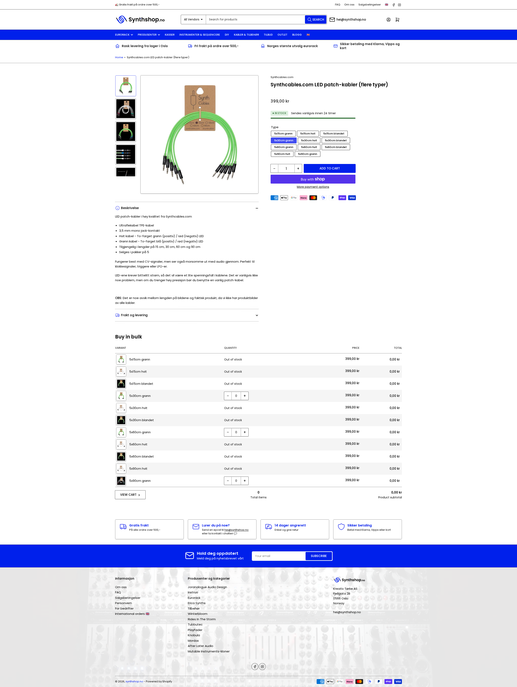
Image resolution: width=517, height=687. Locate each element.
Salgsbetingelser (369, 4)
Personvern (123, 603)
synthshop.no (134, 681)
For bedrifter (124, 608)
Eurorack (122, 35)
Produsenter (147, 35)
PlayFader (195, 630)
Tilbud (268, 35)
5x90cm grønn (307, 154)
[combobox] (266, 19)
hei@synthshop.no (351, 19)
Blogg (297, 35)
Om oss (349, 4)
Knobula (194, 635)
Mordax (193, 640)
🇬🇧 (386, 4)
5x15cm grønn (283, 133)
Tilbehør (194, 608)
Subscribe (319, 556)
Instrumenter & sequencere (199, 35)
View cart (128, 495)
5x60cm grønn (283, 147)
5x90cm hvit (282, 154)
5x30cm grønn (283, 140)
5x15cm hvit (307, 133)
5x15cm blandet (333, 133)
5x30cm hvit (309, 140)
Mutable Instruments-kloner (209, 651)
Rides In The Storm (202, 619)
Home (119, 57)
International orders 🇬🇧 (132, 614)
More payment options (313, 187)
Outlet (282, 35)
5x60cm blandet (336, 147)
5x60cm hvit (309, 147)
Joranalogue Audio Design (207, 587)
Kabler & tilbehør (246, 35)
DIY (227, 35)
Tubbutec (195, 624)
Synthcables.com (282, 77)
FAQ (337, 4)
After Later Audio (200, 646)
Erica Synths (197, 603)
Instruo (193, 592)
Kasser (169, 35)
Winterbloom (197, 614)
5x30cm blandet (336, 140)
